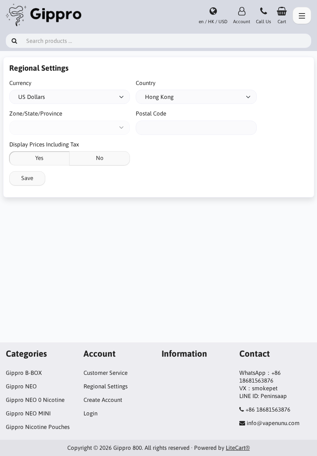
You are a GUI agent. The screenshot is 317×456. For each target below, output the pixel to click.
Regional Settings (106, 386)
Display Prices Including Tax (44, 144)
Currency (20, 83)
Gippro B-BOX (24, 372)
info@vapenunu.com (273, 423)
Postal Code (151, 113)
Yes (39, 158)
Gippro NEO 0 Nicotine (35, 399)
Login (90, 413)
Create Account (103, 399)
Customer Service (106, 372)
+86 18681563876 (267, 409)
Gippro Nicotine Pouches (38, 427)
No (100, 158)
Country (145, 83)
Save (27, 178)
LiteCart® (238, 447)
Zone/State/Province (35, 113)
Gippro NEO (21, 386)
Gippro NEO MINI (28, 413)
